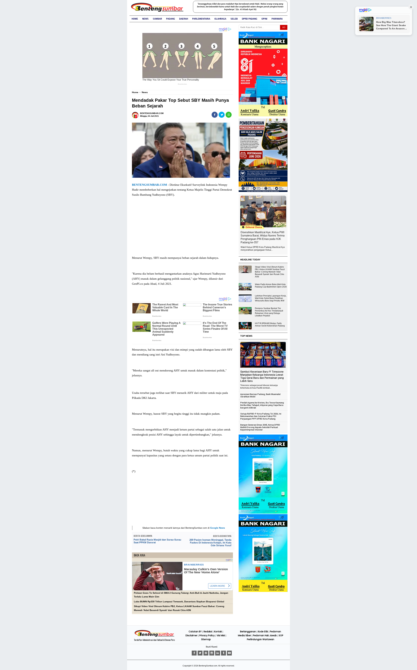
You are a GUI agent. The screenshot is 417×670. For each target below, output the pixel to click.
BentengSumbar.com (208, 666)
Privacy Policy (207, 635)
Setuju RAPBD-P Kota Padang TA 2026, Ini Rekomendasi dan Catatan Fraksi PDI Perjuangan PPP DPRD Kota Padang (260, 416)
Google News (217, 528)
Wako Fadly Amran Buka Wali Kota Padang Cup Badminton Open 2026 (271, 285)
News (145, 19)
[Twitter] (200, 653)
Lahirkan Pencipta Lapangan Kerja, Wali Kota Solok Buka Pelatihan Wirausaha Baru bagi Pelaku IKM (270, 298)
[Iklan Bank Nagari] (263, 513)
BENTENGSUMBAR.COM (149, 184)
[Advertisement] (182, 229)
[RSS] (229, 653)
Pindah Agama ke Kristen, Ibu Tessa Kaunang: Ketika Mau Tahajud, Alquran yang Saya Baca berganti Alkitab (262, 405)
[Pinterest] (205, 653)
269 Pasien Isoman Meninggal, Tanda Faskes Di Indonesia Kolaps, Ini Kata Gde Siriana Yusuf (210, 542)
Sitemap (206, 639)
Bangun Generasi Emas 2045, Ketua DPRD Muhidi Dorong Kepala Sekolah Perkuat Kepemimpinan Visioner (260, 427)
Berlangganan (248, 631)
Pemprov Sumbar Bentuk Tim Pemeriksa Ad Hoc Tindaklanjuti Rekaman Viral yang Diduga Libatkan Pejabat (269, 312)
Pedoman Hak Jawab (265, 635)
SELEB (234, 19)
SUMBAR (157, 19)
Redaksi (208, 631)
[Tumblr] (223, 653)
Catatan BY (195, 631)
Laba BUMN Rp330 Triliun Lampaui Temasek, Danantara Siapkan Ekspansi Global (179, 601)
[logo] (154, 636)
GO (283, 27)
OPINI (264, 19)
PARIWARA (277, 19)
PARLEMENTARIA (201, 19)
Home (135, 19)
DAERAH (183, 19)
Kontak (218, 631)
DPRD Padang (249, 19)
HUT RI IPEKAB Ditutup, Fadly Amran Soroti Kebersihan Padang (270, 324)
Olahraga (220, 19)
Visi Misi (221, 635)
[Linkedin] (217, 653)
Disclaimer (191, 635)
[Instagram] (211, 653)
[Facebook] (194, 653)
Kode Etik (263, 631)
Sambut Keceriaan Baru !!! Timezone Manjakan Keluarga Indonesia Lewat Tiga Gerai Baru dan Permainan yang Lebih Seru (262, 376)
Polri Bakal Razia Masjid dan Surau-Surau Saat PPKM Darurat (157, 541)
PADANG (170, 19)
